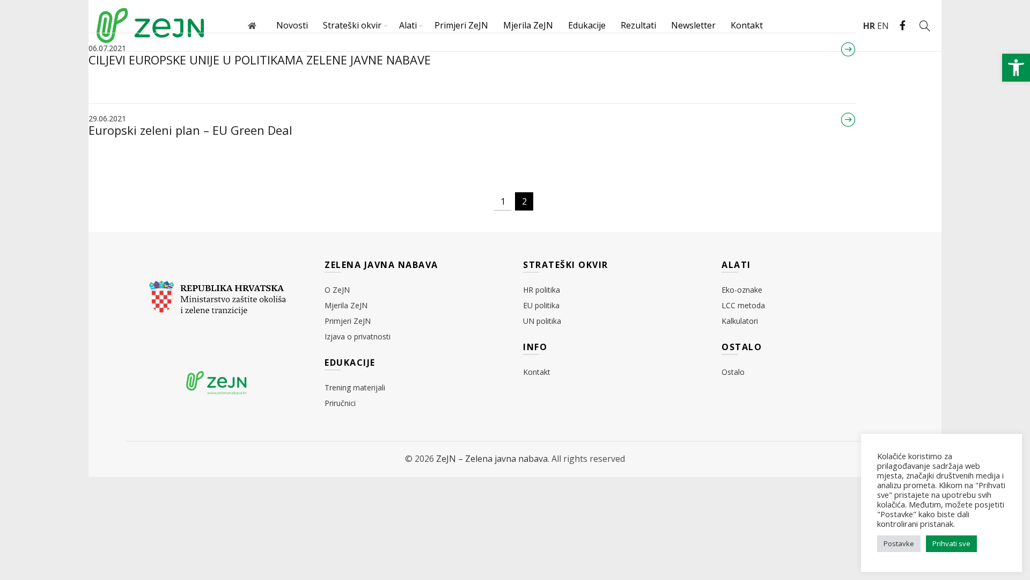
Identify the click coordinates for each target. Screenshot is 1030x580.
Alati (408, 25)
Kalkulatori (740, 321)
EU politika (541, 305)
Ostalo (733, 372)
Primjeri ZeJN (461, 25)
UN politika (542, 321)
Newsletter (693, 25)
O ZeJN (337, 290)
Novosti (292, 25)
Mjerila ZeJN (528, 25)
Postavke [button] (899, 543)
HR (869, 26)
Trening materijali (355, 387)
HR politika (541, 290)
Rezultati (638, 25)
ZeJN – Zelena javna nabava (492, 459)
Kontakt (747, 25)
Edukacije (587, 25)
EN (883, 26)
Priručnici (340, 403)
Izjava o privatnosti (358, 336)
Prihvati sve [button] (951, 543)
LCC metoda (743, 305)
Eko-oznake (742, 290)
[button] (1016, 68)
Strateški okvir (352, 25)
